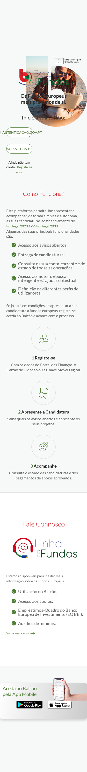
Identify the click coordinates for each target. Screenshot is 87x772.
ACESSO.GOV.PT (19, 149)
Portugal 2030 (47, 226)
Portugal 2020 (17, 226)
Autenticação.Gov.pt (19, 132)
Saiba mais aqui (17, 633)
